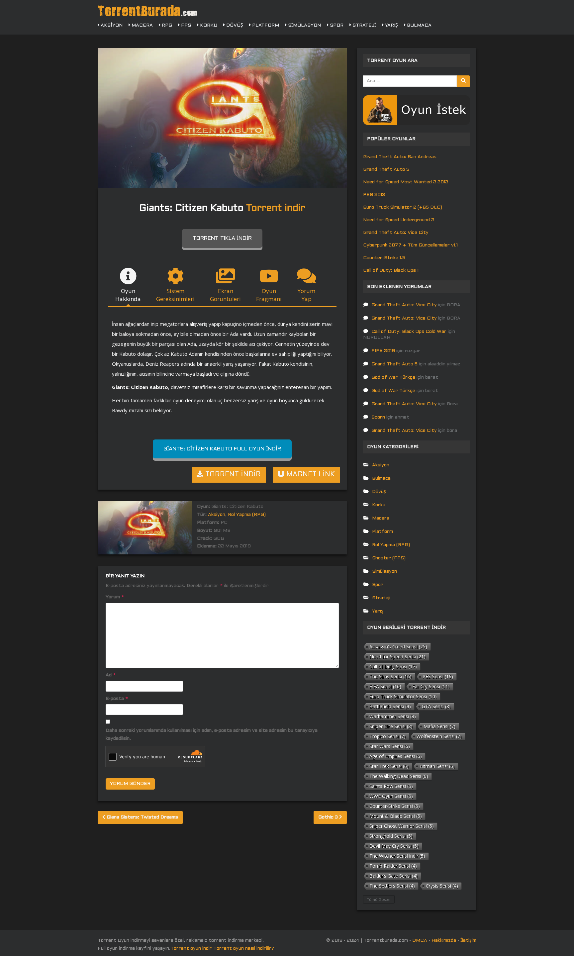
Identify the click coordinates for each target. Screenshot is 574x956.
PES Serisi (438, 676)
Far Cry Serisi (431, 686)
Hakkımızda (443, 940)
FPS (185, 25)
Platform (265, 25)
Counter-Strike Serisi (394, 806)
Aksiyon (111, 25)
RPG (166, 25)
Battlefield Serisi (390, 706)
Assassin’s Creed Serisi (398, 646)
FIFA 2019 (383, 351)
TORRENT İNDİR (232, 475)
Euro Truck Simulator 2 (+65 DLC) (402, 207)
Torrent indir (275, 208)
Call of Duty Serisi (393, 666)
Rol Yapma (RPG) (247, 515)
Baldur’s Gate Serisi (393, 876)
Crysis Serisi (442, 886)
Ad (111, 675)
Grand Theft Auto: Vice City (396, 233)
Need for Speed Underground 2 (398, 220)
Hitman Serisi (437, 766)
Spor (336, 25)
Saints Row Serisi (391, 786)
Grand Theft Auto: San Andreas (399, 157)
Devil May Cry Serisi (394, 846)
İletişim (468, 940)
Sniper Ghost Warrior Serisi (401, 826)
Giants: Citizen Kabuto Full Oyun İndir (222, 448)
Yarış (391, 25)
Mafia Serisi (439, 726)
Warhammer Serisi (392, 716)
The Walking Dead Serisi (398, 776)
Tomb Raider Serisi (393, 866)
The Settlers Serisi (392, 886)
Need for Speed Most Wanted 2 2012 (405, 182)
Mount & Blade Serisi (395, 816)
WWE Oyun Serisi (391, 796)
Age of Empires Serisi (395, 756)
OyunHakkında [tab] (128, 295)
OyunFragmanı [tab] (269, 295)
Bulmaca (418, 25)
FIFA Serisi (385, 686)
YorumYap (306, 295)
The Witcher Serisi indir (397, 856)
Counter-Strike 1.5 (384, 258)
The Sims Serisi (390, 676)
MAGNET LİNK (309, 475)
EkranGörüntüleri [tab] (225, 295)
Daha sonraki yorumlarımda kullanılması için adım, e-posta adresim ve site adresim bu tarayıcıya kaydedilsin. (212, 734)
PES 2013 (374, 195)
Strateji (363, 25)
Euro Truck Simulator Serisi (403, 696)
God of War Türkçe (393, 377)
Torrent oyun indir (191, 948)
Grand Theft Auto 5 (386, 169)
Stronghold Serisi (391, 836)
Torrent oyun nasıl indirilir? (243, 948)
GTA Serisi (436, 706)
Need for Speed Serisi (397, 656)
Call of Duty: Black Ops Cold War (408, 332)
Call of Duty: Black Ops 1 (391, 270)
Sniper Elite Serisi (391, 726)
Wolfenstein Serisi (439, 736)
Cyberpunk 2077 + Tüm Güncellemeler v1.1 (410, 245)
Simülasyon (304, 25)
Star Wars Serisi (389, 746)
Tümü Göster (379, 899)
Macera (141, 25)
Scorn (378, 417)
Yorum (115, 597)
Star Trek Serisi (389, 766)
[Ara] (463, 81)
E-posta (117, 699)
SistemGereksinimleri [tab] (175, 295)
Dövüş (234, 25)
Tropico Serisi (387, 736)
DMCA (419, 940)
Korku (208, 25)
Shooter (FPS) (389, 558)
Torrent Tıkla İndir (222, 238)
